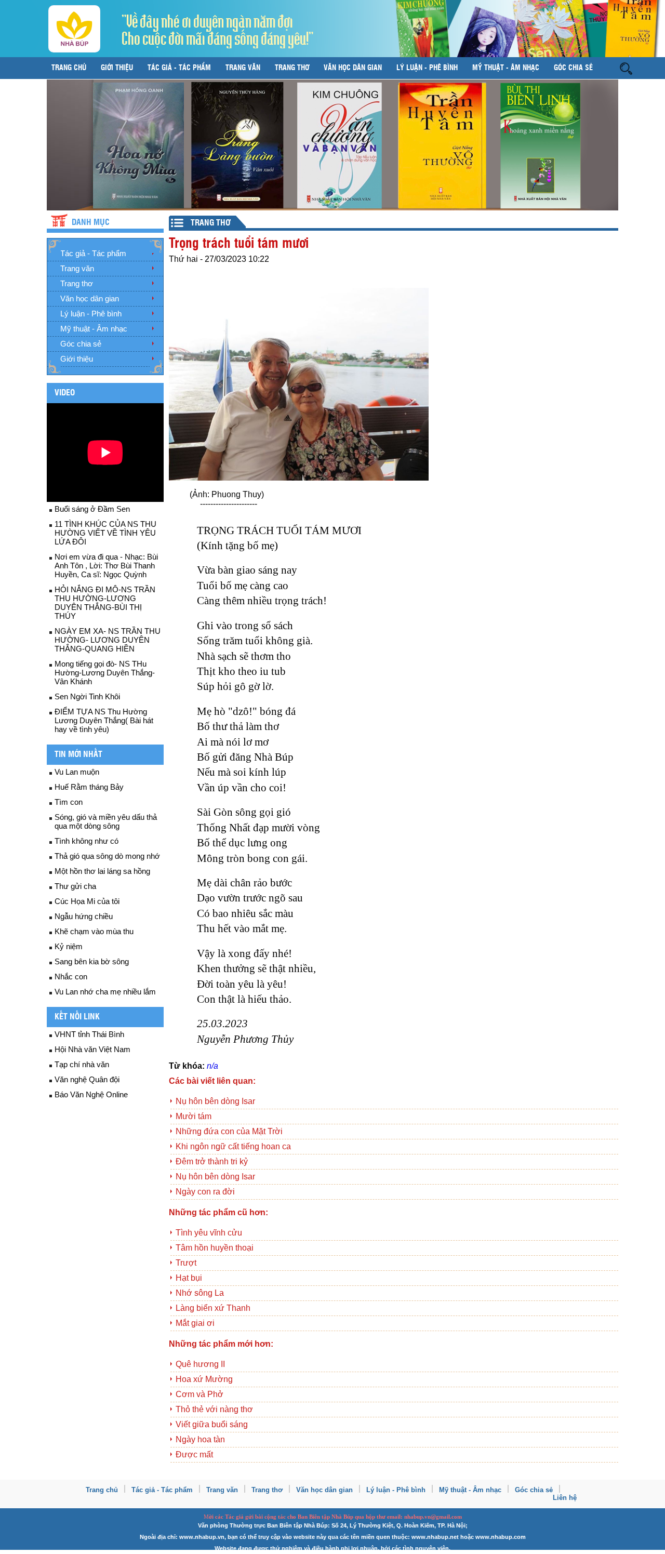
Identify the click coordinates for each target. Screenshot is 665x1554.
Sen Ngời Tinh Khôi (87, 696)
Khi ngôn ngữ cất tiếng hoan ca (233, 1146)
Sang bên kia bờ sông (92, 961)
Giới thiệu (117, 68)
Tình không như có (86, 840)
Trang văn (242, 68)
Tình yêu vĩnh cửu (209, 1232)
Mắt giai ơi (195, 1323)
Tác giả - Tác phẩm (179, 68)
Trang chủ (68, 68)
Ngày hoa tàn (200, 1439)
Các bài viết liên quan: (212, 1081)
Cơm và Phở (199, 1394)
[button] (626, 67)
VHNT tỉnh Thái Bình (89, 1034)
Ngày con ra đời (205, 1191)
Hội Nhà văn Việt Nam (92, 1049)
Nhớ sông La (200, 1293)
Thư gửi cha (75, 886)
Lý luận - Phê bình (427, 68)
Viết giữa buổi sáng (212, 1424)
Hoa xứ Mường (204, 1379)
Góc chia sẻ (573, 68)
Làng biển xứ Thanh (213, 1308)
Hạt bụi (189, 1277)
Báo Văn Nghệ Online (91, 1094)
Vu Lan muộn (77, 771)
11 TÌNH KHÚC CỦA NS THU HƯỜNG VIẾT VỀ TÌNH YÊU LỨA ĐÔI (105, 533)
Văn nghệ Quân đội (87, 1079)
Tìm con (69, 802)
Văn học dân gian (353, 68)
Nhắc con (71, 976)
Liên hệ (565, 1498)
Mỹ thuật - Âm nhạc (505, 68)
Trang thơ (292, 68)
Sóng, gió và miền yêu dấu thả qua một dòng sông (106, 821)
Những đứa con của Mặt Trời (229, 1131)
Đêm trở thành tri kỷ (212, 1161)
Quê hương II (200, 1364)
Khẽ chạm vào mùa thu (94, 931)
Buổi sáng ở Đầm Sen (92, 508)
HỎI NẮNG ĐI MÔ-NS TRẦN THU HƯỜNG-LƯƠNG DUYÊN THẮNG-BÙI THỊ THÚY (105, 602)
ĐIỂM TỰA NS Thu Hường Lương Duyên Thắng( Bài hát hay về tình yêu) (104, 720)
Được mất (194, 1454)
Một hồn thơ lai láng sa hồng (102, 871)
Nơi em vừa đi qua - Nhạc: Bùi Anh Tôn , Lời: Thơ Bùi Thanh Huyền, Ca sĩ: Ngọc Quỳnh (106, 565)
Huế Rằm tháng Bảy (89, 786)
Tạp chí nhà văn (82, 1064)
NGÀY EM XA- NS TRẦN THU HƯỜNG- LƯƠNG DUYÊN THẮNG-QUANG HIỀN (108, 640)
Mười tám (193, 1116)
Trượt (186, 1262)
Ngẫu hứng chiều (84, 916)
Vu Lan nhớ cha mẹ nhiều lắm (105, 991)
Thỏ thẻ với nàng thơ (214, 1409)
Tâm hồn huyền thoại (215, 1247)
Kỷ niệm (69, 946)
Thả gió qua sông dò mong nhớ (107, 856)
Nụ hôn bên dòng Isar (215, 1101)
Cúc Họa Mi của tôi (87, 901)
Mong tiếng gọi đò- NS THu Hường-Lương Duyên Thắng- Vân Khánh (105, 672)
